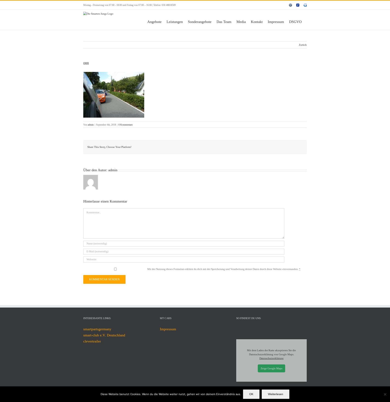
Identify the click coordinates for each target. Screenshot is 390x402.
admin (91, 124)
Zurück (303, 44)
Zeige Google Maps (271, 368)
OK (251, 394)
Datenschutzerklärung (271, 358)
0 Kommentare (125, 124)
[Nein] (385, 394)
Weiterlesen (275, 394)
